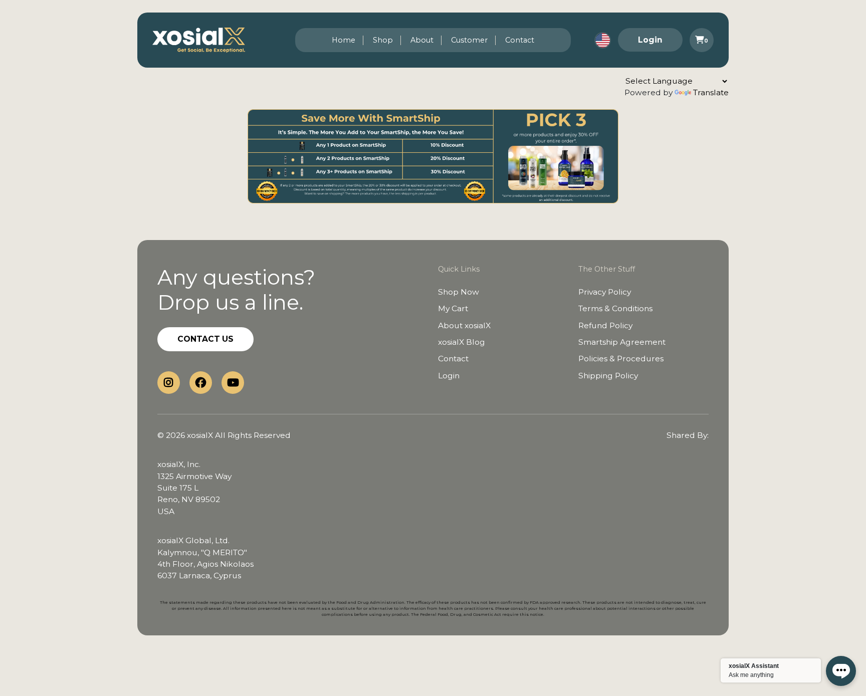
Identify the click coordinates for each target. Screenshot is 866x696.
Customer (469, 40)
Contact (519, 40)
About (422, 40)
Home (343, 40)
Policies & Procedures (621, 358)
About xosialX (464, 325)
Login (650, 40)
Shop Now (458, 292)
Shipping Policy (608, 375)
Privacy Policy (604, 292)
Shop (383, 40)
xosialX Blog (461, 342)
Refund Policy (605, 325)
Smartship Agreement (622, 342)
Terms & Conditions (615, 308)
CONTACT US (205, 339)
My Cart (453, 308)
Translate (711, 92)
